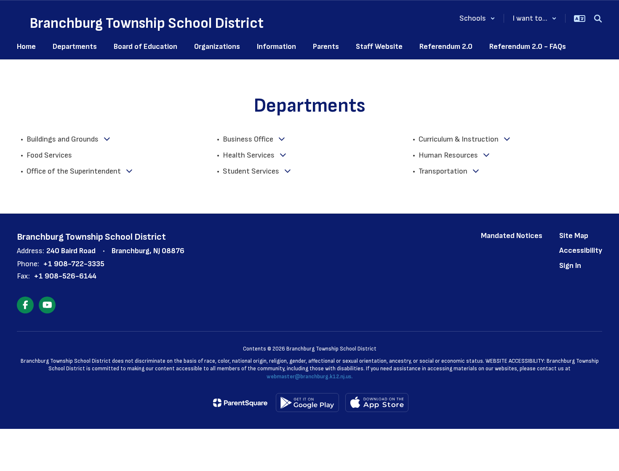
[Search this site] (598, 18)
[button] (477, 18)
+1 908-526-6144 (65, 276)
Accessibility (580, 250)
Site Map (573, 235)
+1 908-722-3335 (73, 264)
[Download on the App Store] (376, 402)
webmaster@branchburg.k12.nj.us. (309, 376)
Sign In (570, 265)
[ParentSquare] (240, 402)
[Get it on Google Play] (307, 402)
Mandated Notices (511, 235)
